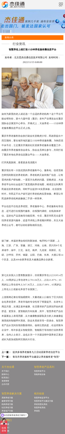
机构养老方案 (7, 404)
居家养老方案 (7, 398)
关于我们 (5, 371)
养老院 (37, 411)
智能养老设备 (39, 374)
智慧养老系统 (39, 407)
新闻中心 (5, 374)
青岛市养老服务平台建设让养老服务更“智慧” (36, 357)
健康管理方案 (7, 401)
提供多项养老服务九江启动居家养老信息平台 (36, 352)
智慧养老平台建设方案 (43, 401)
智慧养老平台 (39, 371)
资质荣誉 (5, 381)
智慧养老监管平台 (41, 398)
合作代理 (5, 384)
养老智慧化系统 (40, 404)
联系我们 (5, 378)
